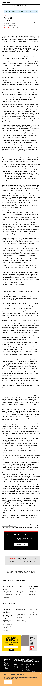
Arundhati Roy (7, 27)
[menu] (12, 2)
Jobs (33, 666)
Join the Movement (8, 682)
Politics (7, 6)
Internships (34, 667)
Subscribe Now (32, 648)
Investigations (20, 6)
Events (26, 6)
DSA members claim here (21, 544)
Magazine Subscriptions (28, 667)
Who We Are (16, 666)
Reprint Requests (33, 669)
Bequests (21, 669)
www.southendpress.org (32, 527)
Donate (35, 3)
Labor (3, 6)
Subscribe (31, 3)
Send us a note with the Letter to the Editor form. (24, 572)
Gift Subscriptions (28, 669)
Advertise (21, 670)
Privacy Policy (15, 669)
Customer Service (28, 671)
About (26, 3)
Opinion (13, 6)
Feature (5, 15)
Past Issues (16, 667)
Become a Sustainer (21, 668)
